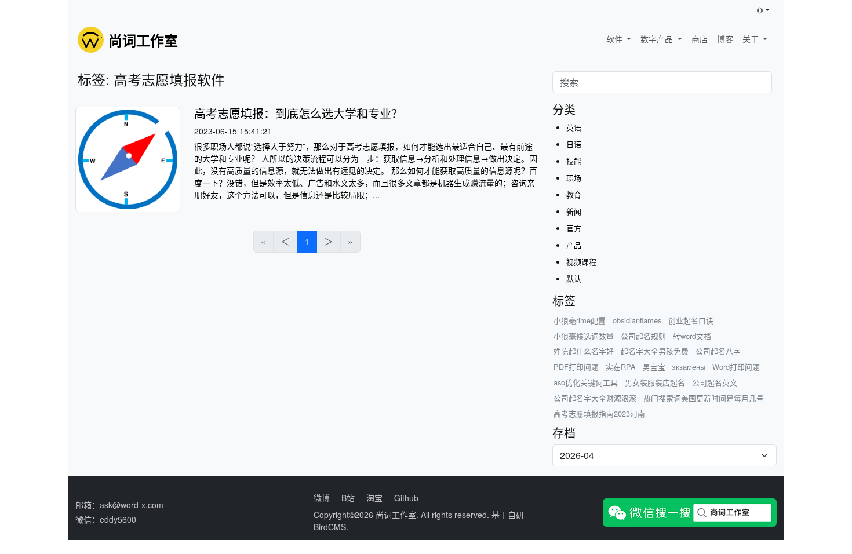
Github (406, 498)
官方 (573, 228)
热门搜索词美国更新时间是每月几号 (703, 397)
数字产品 (657, 39)
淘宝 (374, 498)
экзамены (688, 366)
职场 (573, 177)
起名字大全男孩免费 (655, 350)
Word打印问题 (736, 366)
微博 (322, 498)
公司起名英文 (714, 382)
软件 (615, 39)
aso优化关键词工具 (586, 382)
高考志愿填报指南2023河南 (599, 413)
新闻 (573, 211)
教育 (573, 194)
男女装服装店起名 (655, 382)
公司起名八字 (718, 350)
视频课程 (581, 261)
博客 (725, 39)
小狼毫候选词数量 (584, 335)
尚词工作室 (396, 514)
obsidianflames (637, 320)
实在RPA (621, 366)
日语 (573, 144)
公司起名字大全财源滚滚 (595, 397)
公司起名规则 (643, 335)
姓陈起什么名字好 (584, 350)
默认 (573, 278)
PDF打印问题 (576, 366)
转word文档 (692, 335)
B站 (348, 498)
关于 (751, 39)
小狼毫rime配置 (580, 320)
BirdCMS (330, 527)
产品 (573, 244)
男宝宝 (654, 366)
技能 (573, 160)
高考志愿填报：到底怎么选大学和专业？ (298, 113)
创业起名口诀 (690, 320)
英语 (573, 127)
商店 (699, 39)
